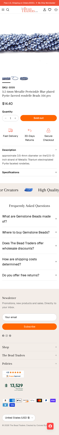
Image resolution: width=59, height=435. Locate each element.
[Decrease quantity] (4, 118)
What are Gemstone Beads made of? (26, 219)
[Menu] (3, 10)
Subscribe (29, 326)
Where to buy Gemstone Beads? (26, 232)
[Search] (9, 10)
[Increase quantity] (16, 118)
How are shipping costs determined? (19, 261)
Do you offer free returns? (20, 275)
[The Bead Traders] (29, 9)
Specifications (10, 172)
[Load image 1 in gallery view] (29, 43)
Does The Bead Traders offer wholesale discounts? (23, 245)
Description (9, 149)
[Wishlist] (50, 10)
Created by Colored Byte (37, 425)
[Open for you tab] (50, 426)
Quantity (7, 111)
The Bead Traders (17, 425)
